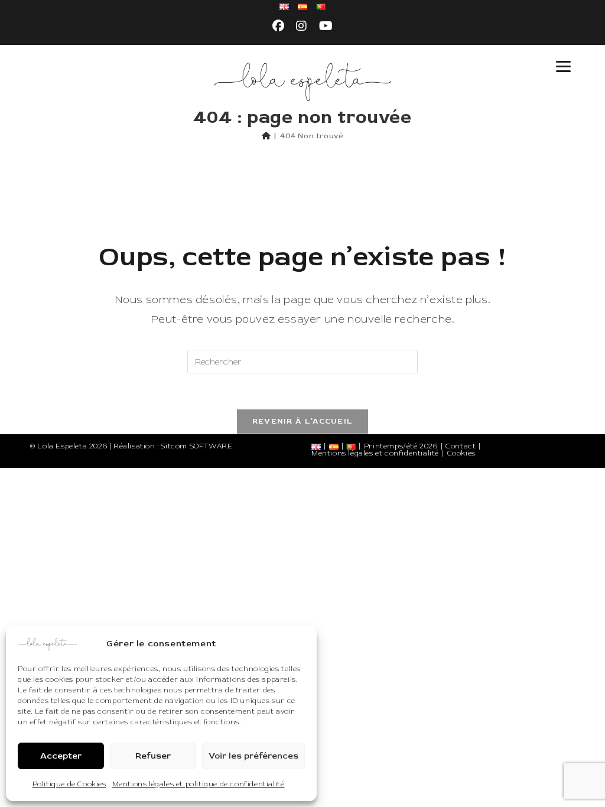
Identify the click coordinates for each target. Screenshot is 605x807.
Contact (460, 446)
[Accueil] (266, 136)
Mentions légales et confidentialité (375, 453)
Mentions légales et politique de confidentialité (198, 784)
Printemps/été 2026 (401, 446)
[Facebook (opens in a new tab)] (278, 26)
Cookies (461, 453)
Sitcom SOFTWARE (196, 446)
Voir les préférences (253, 756)
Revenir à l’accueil (302, 421)
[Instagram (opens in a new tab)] (301, 26)
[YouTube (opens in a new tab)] (326, 26)
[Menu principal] (563, 66)
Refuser (153, 756)
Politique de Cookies (69, 784)
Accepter (61, 756)
